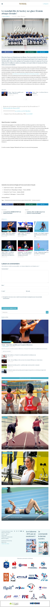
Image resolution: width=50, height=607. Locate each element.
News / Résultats (21, 16)
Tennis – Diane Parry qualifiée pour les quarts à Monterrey (15, 93)
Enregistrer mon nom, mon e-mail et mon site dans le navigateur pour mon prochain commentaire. (22, 297)
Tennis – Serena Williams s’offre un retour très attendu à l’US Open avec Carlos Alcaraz (24, 360)
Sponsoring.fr (4, 535)
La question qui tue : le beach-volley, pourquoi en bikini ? (15, 411)
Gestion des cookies (5, 543)
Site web (28, 291)
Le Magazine (45, 3)
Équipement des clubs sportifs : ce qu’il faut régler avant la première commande (23, 365)
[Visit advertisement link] (25, 603)
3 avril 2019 (14, 16)
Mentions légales (5, 538)
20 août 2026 (37, 255)
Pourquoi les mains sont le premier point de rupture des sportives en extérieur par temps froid (26, 370)
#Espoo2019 (16, 108)
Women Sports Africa (6, 532)
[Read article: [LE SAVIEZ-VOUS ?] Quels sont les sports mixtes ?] (25, 433)
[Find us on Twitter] (14, 531)
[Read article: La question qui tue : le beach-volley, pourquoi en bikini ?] (25, 397)
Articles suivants (7, 351)
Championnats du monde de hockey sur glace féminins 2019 (18, 200)
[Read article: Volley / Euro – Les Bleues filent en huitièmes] (29, 94)
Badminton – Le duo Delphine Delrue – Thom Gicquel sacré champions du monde (25, 254)
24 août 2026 (20, 236)
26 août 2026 (4, 236)
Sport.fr (3, 534)
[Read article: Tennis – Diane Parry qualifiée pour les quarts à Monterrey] (4, 94)
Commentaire (5, 269)
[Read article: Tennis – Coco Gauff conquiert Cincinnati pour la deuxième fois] (41, 226)
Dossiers (5, 488)
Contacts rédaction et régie (7, 531)
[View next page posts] (26, 99)
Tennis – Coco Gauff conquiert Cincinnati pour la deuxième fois (41, 235)
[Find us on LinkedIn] (23, 531)
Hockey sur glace (36, 200)
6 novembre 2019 (6, 412)
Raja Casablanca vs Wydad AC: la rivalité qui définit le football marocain (21, 355)
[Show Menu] (2, 4)
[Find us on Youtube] (21, 531)
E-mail (3, 291)
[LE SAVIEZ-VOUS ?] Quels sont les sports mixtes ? (14, 446)
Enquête (5, 381)
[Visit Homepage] (23, 4)
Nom (3, 285)
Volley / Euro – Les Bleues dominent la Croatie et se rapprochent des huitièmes (8, 254)
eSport (7, 534)
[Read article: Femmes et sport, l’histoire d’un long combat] (25, 504)
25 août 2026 (10, 371)
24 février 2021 (6, 483)
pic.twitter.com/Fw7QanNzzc (22, 111)
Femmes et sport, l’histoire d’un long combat (12, 517)
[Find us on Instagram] (16, 531)
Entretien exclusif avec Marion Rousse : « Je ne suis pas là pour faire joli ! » (19, 482)
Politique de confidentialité (7, 536)
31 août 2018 (5, 448)
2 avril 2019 (29, 114)
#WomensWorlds (7, 108)
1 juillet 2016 (5, 519)
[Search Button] (47, 312)
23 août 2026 (20, 256)
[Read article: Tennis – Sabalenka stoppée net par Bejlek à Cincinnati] (41, 245)
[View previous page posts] (24, 99)
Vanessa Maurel (6, 16)
